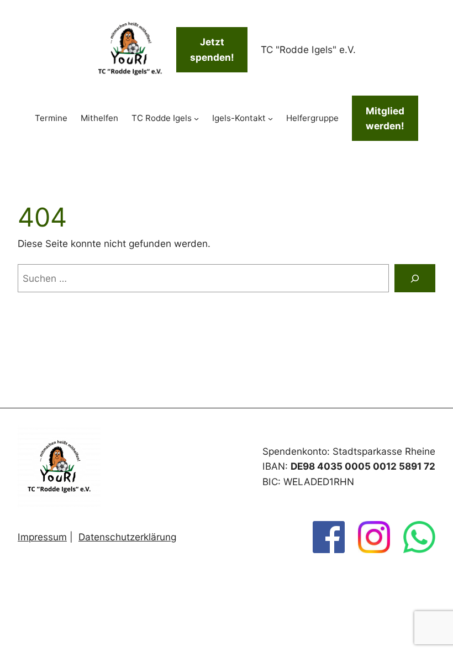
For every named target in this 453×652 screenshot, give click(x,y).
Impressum (42, 537)
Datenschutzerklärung (127, 537)
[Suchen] (414, 278)
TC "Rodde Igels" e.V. (308, 49)
